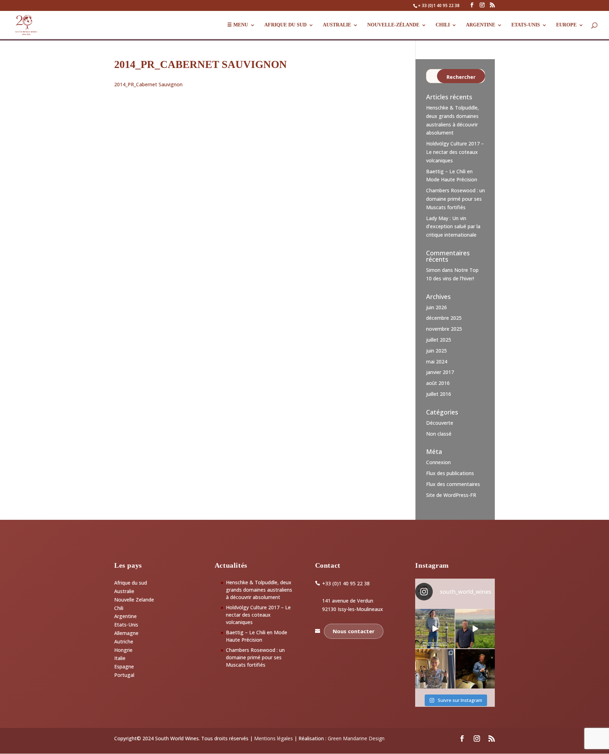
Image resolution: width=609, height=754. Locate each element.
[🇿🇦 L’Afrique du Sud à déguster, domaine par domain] (475, 628)
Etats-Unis (126, 624)
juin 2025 (436, 350)
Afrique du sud (130, 582)
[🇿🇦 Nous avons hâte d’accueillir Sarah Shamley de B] (435, 628)
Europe (566, 25)
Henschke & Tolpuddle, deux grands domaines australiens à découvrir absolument (259, 589)
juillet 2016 (438, 394)
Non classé (438, 433)
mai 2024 (436, 361)
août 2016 (438, 383)
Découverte (439, 422)
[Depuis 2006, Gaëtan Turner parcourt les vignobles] (475, 668)
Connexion (438, 462)
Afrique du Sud (285, 25)
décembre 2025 (444, 317)
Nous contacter (354, 631)
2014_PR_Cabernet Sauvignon (148, 84)
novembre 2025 (444, 328)
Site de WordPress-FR (451, 495)
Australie (337, 25)
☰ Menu (237, 25)
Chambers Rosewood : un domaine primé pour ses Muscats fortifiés (455, 199)
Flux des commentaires (453, 484)
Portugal (124, 675)
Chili (443, 25)
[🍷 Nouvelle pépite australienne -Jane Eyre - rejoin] (435, 668)
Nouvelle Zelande (134, 599)
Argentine (480, 25)
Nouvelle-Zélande (393, 25)
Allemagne (126, 633)
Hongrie (123, 650)
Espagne (124, 666)
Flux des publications (450, 473)
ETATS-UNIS (525, 25)
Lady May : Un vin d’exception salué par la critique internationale (453, 226)
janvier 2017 (440, 372)
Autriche (123, 641)
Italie (119, 658)
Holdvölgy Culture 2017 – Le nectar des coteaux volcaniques (455, 152)
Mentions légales (273, 738)
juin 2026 (436, 307)
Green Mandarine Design (356, 738)
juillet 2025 (438, 339)
